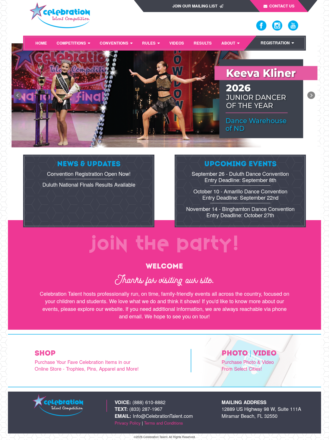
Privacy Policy (128, 423)
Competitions (71, 43)
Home (41, 43)
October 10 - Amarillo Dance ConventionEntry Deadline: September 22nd (240, 194)
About (228, 43)
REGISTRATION (275, 43)
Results (203, 43)
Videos (176, 43)
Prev (18, 95)
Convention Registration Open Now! (89, 173)
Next (311, 95)
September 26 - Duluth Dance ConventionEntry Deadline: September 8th (240, 177)
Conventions (114, 43)
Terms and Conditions (163, 423)
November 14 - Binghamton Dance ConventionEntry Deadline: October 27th (240, 212)
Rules (149, 43)
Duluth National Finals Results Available (88, 184)
